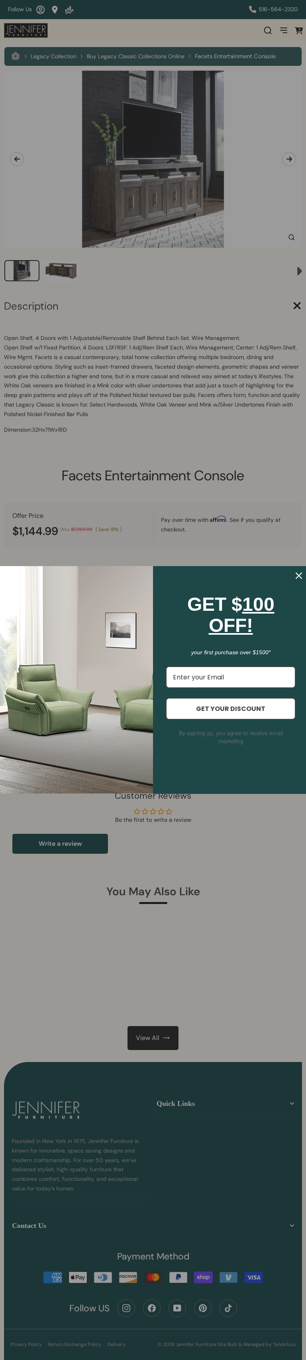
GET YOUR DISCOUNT (230, 708)
